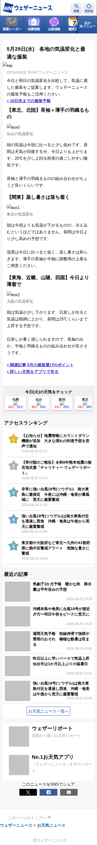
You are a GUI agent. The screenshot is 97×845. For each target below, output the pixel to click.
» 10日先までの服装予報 (29, 100)
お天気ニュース (51, 825)
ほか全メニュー (87, 24)
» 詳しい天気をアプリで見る (32, 371)
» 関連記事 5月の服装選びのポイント (40, 364)
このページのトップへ (27, 818)
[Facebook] (48, 792)
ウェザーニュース (16, 825)
